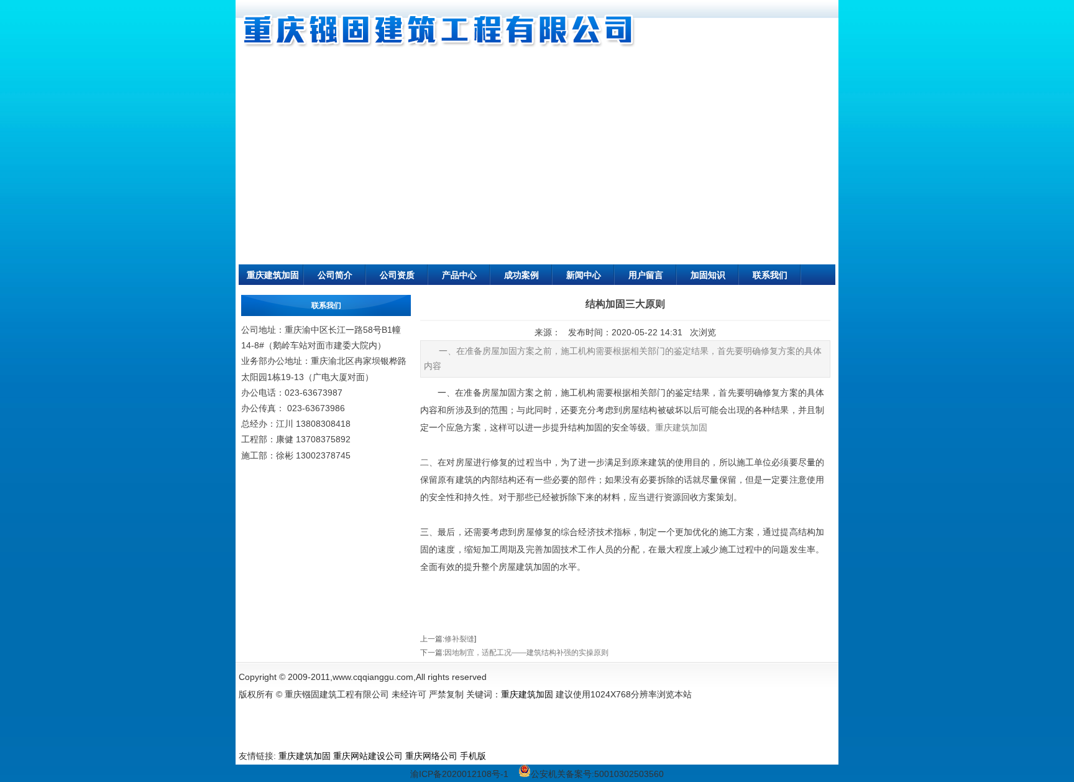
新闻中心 (583, 275)
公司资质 (397, 275)
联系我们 (770, 275)
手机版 (473, 756)
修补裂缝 (459, 639)
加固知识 (708, 275)
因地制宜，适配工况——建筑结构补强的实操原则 (526, 652)
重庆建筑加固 (273, 275)
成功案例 (521, 275)
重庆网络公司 (431, 756)
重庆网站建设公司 (368, 756)
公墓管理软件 (515, 756)
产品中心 (459, 275)
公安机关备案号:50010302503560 (597, 774)
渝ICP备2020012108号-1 (459, 774)
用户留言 (645, 275)
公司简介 (335, 275)
